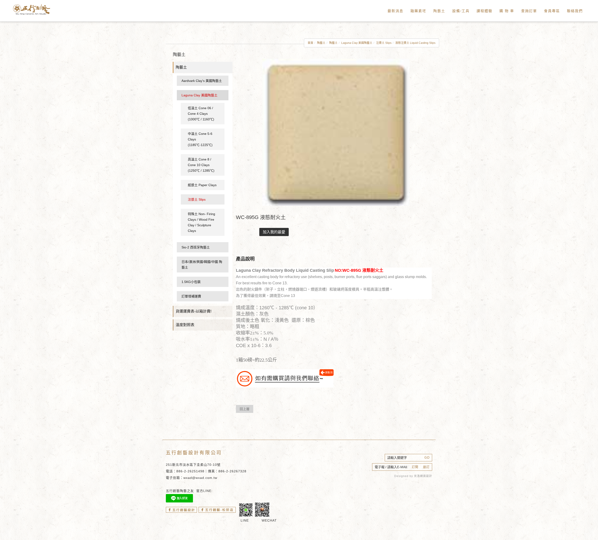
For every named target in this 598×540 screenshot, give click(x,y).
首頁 (310, 43)
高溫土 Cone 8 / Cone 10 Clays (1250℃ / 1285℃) (201, 164)
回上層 (244, 409)
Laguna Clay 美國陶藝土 (356, 43)
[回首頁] (37, 9)
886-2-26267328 (232, 471)
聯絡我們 (575, 11)
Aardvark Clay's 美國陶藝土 (202, 81)
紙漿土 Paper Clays (202, 185)
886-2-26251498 (190, 471)
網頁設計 (426, 476)
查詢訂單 (529, 11)
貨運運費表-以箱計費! (193, 311)
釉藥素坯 (418, 11)
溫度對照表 (185, 325)
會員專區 (552, 11)
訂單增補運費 (191, 296)
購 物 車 (506, 11)
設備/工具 (461, 11)
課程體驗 (484, 11)
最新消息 (395, 11)
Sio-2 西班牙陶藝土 (196, 247)
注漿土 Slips (384, 43)
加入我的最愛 (274, 232)
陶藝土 (439, 11)
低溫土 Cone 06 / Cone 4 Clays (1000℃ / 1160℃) (201, 113)
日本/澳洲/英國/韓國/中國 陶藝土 (202, 264)
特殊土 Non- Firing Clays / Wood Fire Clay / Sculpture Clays (201, 222)
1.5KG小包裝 (191, 282)
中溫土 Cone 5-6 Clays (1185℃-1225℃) (200, 139)
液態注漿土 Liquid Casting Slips (415, 43)
